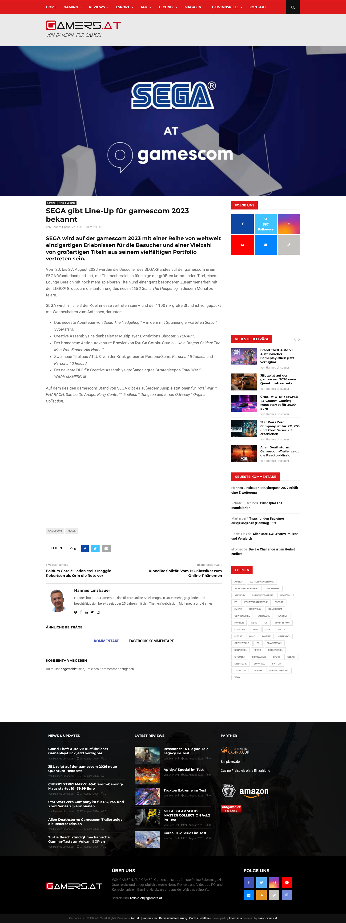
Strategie (240, 663)
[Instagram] (274, 882)
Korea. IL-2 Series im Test (185, 833)
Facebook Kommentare (151, 641)
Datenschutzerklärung (173, 918)
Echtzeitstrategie (256, 602)
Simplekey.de (230, 761)
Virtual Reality (279, 670)
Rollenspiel (275, 650)
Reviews (97, 7)
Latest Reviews (150, 736)
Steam (291, 657)
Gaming (71, 7)
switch (276, 663)
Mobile (266, 636)
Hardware (263, 616)
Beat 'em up (287, 595)
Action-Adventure (262, 581)
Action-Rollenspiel (246, 588)
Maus (281, 629)
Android (239, 595)
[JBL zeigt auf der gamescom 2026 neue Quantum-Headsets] (244, 381)
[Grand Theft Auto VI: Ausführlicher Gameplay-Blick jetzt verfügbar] (244, 356)
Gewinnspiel (242, 616)
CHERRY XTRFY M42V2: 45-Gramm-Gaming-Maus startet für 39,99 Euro (279, 402)
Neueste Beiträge (252, 339)
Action (238, 581)
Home (51, 7)
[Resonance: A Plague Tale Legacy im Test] (147, 755)
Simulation (259, 657)
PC (258, 643)
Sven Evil (174, 774)
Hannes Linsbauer (63, 227)
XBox (237, 677)
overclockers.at (267, 918)
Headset (282, 616)
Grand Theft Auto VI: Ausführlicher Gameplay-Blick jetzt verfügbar (277, 356)
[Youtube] (287, 882)
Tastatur (240, 670)
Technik (166, 7)
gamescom (55, 530)
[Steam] (274, 895)
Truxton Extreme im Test (185, 790)
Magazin (193, 7)
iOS (266, 622)
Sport (276, 657)
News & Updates (67, 202)
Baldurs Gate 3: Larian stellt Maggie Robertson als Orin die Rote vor (78, 573)
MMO (252, 636)
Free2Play (255, 609)
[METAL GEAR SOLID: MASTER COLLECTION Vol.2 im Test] (147, 817)
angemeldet (69, 669)
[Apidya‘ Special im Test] (147, 775)
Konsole (239, 629)
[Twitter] (261, 882)
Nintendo (284, 636)
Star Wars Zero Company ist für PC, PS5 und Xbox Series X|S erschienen (280, 428)
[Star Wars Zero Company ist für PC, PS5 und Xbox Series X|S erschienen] (244, 428)
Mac (268, 629)
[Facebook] (249, 882)
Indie (254, 622)
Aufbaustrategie (262, 595)
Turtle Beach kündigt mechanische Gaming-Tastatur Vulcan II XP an (79, 839)
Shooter (239, 657)
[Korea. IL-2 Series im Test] (147, 839)
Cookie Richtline (199, 918)
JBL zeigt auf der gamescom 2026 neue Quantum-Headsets (278, 379)
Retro (257, 650)
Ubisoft (257, 670)
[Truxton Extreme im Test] (147, 796)
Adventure (273, 588)
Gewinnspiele (225, 7)
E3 (235, 602)
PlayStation (274, 643)
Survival (259, 663)
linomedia (235, 918)
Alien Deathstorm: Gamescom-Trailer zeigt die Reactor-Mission (279, 451)
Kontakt (257, 7)
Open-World (241, 643)
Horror (239, 622)
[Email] (249, 895)
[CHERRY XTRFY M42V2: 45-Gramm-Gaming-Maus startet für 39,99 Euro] (244, 403)
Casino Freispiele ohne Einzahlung (245, 770)
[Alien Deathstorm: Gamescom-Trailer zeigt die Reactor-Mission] (244, 453)
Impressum (150, 918)
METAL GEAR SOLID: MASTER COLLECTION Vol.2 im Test (187, 815)
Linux (255, 629)
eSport (123, 7)
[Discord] (287, 895)
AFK (144, 7)
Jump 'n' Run (282, 622)
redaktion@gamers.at (146, 898)
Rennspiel (240, 650)
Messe (72, 530)
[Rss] (261, 895)
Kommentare (106, 641)
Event (238, 609)
